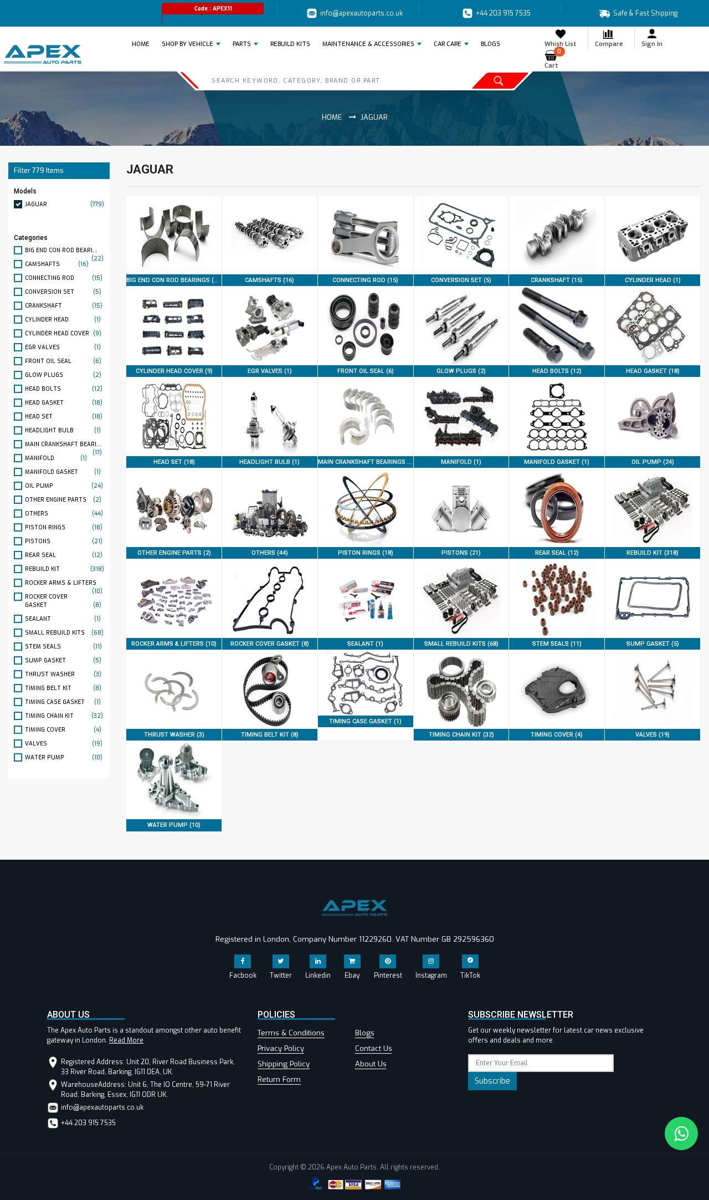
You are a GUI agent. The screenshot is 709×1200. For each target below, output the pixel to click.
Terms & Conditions (291, 1033)
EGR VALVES (63, 347)
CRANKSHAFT (63, 305)
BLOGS (490, 44)
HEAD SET (63, 416)
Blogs (364, 1033)
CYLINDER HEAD (63, 319)
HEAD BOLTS (63, 388)
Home (144, 43)
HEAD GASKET (63, 402)
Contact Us (373, 1048)
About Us (371, 1064)
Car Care (447, 44)
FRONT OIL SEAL (63, 361)
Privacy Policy (281, 1048)
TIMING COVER (63, 729)
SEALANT (63, 618)
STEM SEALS (63, 646)
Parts (242, 44)
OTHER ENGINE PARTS (63, 499)
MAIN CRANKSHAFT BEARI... (63, 444)
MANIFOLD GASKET (63, 472)
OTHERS (64, 513)
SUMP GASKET (63, 660)
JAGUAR (64, 204)
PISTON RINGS (63, 527)
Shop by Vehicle (187, 44)
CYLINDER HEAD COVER (63, 333)
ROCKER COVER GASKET (63, 601)
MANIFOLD (56, 458)
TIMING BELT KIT (63, 688)
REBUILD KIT (64, 569)
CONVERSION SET (63, 291)
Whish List (560, 44)
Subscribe (492, 1081)
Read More (126, 1040)
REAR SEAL (63, 555)
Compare (609, 44)
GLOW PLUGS (63, 375)
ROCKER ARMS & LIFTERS (63, 583)
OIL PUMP (64, 485)
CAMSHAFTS (57, 264)
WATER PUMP (63, 757)
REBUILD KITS (290, 44)
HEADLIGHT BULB (63, 430)
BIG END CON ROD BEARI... (64, 250)
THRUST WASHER (63, 674)
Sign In (651, 44)
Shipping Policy (284, 1064)
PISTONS (63, 541)
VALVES (63, 743)
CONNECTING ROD (63, 278)
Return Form (279, 1079)
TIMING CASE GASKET (63, 702)
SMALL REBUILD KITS (64, 632)
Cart (553, 59)
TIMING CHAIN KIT (64, 715)
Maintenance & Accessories (368, 44)
